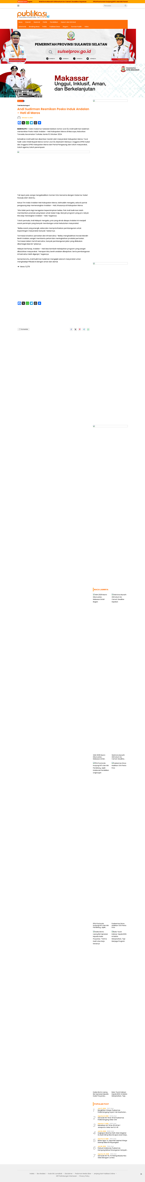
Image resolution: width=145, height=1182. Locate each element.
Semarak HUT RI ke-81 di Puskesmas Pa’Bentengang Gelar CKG (111, 1119)
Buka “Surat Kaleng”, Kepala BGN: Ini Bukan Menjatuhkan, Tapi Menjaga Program (119, 1094)
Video (86, 27)
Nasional (37, 22)
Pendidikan (54, 22)
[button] (125, 5)
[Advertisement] (53, 285)
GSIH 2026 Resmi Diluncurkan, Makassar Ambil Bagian (99, 757)
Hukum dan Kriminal (68, 22)
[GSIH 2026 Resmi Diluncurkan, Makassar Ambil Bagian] (101, 673)
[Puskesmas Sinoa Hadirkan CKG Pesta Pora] (120, 842)
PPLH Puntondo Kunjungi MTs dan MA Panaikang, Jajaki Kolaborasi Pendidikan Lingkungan (106, 2)
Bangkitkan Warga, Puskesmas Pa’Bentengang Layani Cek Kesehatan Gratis (112, 1111)
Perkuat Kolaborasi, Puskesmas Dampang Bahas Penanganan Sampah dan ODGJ (112, 1149)
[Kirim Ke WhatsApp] (88, 329)
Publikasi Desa (55, 27)
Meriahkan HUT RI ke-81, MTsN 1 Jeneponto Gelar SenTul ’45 (109, 1126)
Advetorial (22, 27)
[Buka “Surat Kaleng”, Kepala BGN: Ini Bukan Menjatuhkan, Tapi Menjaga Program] (120, 1010)
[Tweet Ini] (75, 329)
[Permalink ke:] (19, 118)
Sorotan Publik (76, 27)
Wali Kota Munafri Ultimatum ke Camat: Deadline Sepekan (39, 2)
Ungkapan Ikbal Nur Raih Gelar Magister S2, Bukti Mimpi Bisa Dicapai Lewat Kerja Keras (112, 1134)
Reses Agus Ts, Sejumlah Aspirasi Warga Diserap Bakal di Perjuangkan (112, 1141)
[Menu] (18, 5)
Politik (45, 22)
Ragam (65, 27)
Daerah (28, 22)
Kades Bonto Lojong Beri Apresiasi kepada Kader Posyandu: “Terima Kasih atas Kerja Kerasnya (100, 1094)
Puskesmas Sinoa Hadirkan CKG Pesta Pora (119, 925)
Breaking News (34, 27)
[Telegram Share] (84, 329)
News (20, 22)
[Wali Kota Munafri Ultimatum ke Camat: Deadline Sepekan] (120, 673)
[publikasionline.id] (33, 14)
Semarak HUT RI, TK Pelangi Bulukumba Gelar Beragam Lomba (112, 1157)
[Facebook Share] (71, 329)
